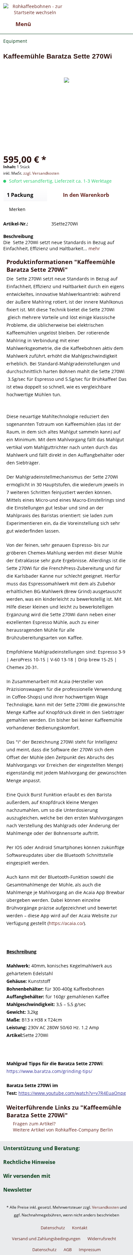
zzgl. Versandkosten (41, 173)
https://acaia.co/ (66, 923)
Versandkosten (105, 1207)
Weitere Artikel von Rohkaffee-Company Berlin (62, 1130)
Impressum (90, 1249)
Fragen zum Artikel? (34, 1124)
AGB (68, 1249)
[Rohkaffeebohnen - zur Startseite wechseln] (34, 8)
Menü (23, 24)
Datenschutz (53, 1228)
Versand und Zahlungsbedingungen (46, 1238)
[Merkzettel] (91, 24)
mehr (93, 248)
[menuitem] (17, 24)
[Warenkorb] (122, 24)
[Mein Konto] (106, 24)
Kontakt (79, 1228)
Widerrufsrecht (101, 1238)
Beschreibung (18, 236)
